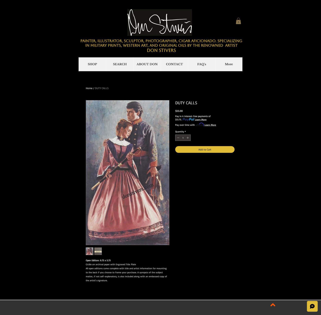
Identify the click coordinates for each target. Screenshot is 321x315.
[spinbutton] (183, 138)
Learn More (200, 119)
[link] (238, 21)
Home (89, 88)
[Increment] (188, 138)
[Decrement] (178, 138)
